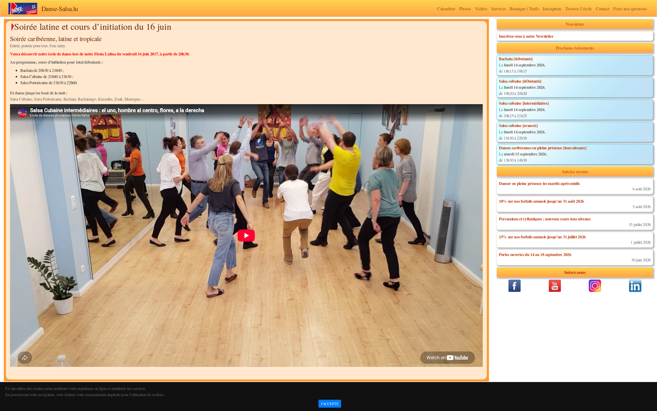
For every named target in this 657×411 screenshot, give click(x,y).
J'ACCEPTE (330, 403)
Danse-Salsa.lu (59, 8)
